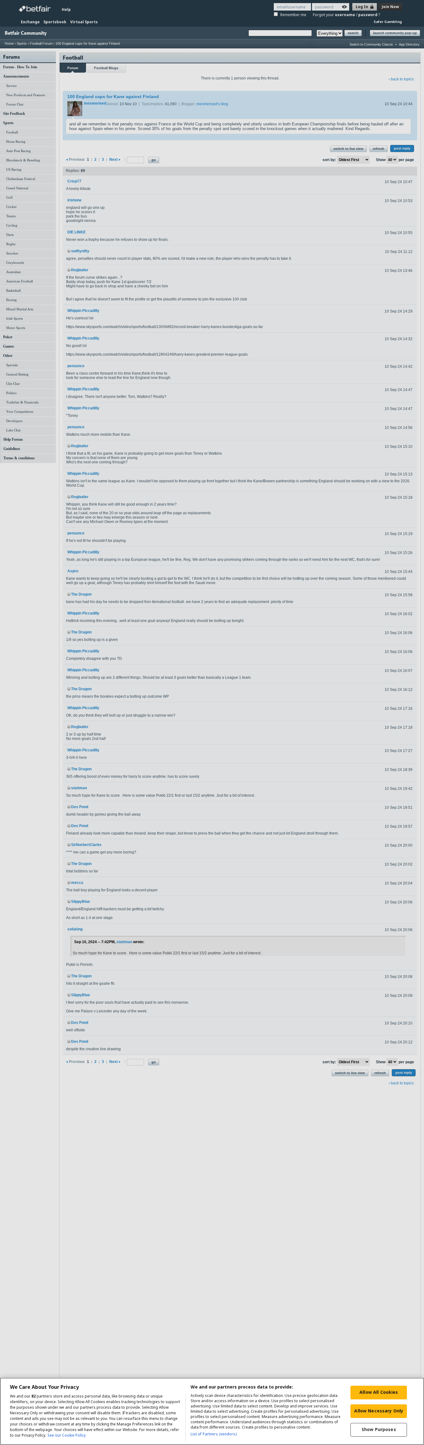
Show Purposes (379, 1429)
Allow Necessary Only (378, 1411)
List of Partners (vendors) (214, 1434)
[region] (212, 1411)
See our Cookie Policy (66, 1435)
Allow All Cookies (378, 1392)
